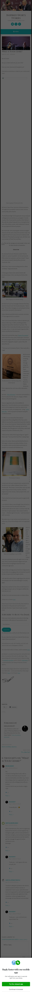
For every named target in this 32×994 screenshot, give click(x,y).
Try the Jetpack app (16, 984)
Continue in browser (16, 989)
